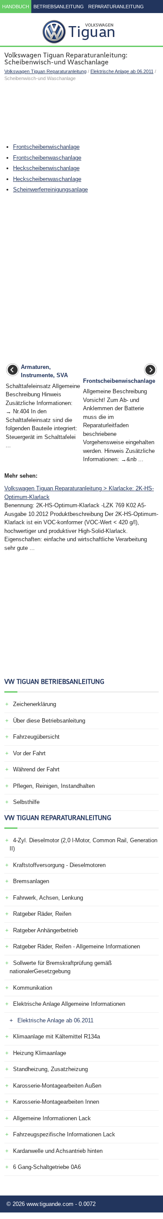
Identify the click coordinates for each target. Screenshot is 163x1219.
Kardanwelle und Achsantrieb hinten (58, 1151)
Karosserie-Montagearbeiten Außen (57, 1085)
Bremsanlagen (31, 881)
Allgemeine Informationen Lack (52, 1118)
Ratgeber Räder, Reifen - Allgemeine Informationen (76, 946)
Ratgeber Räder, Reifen (42, 914)
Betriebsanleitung (58, 6)
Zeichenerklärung (34, 704)
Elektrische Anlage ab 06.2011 (121, 71)
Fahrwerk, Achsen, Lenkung (48, 897)
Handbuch (15, 6)
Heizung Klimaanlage (39, 1053)
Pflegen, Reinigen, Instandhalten (54, 786)
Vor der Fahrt (29, 753)
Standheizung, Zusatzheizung (50, 1069)
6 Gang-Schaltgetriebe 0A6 (47, 1167)
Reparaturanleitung (116, 6)
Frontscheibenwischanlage (46, 147)
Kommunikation (32, 988)
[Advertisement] (81, 112)
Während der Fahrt (36, 769)
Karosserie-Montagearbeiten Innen (56, 1101)
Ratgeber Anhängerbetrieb (45, 930)
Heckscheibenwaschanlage (47, 179)
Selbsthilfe (26, 802)
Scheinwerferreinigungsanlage (50, 189)
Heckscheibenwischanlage (46, 168)
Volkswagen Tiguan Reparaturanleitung (45, 71)
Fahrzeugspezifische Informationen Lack (64, 1134)
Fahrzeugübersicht (36, 736)
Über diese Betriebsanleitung (49, 720)
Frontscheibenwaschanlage (47, 157)
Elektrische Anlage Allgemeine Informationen (69, 1004)
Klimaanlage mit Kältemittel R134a (56, 1036)
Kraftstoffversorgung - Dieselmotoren (59, 865)
